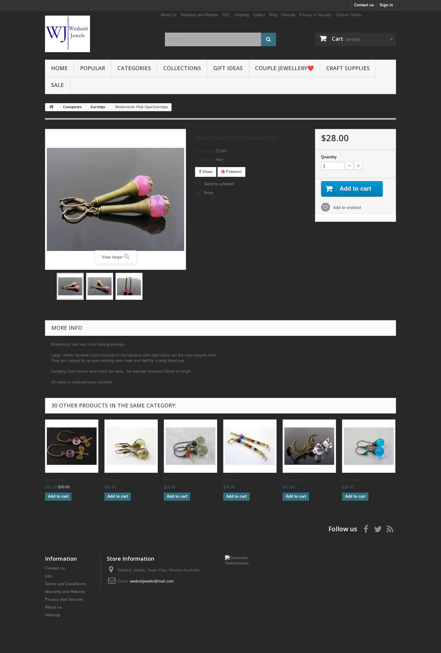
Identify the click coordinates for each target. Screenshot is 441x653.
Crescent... (293, 479)
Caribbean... (354, 479)
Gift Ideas (228, 68)
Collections (182, 68)
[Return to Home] (51, 107)
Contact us (364, 5)
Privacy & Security (315, 15)
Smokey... (114, 479)
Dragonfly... (56, 479)
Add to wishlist (346, 207)
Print (208, 193)
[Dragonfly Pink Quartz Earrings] (71, 446)
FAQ (226, 15)
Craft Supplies (348, 68)
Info (48, 576)
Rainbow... (233, 479)
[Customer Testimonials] (240, 560)
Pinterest (233, 171)
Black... (171, 479)
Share (206, 171)
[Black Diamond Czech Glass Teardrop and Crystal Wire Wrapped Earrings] (190, 446)
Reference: (204, 151)
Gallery (259, 15)
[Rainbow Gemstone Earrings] (250, 446)
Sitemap (288, 15)
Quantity (329, 157)
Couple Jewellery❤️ (284, 68)
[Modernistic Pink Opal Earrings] (70, 286)
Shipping (241, 15)
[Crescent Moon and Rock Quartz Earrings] (309, 446)
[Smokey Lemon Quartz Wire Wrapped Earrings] (131, 446)
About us (53, 607)
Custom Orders (349, 15)
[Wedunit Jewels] (100, 34)
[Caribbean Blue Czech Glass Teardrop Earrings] (368, 446)
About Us (168, 15)
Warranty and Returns (199, 15)
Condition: (204, 159)
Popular (92, 68)
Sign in (386, 5)
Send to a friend (219, 184)
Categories (134, 68)
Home (59, 68)
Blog (273, 15)
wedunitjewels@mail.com (152, 581)
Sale (57, 84)
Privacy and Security (64, 599)
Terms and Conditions (65, 584)
